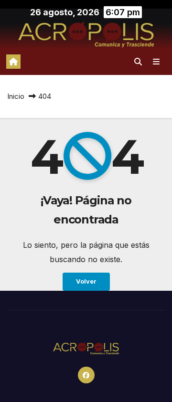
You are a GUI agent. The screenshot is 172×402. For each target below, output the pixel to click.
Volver (86, 281)
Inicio (15, 96)
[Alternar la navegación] (156, 61)
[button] (138, 61)
